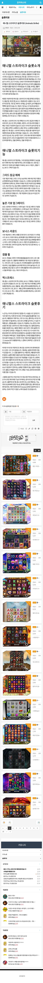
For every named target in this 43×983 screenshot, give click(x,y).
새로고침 (26, 440)
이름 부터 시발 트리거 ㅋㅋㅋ (15, 942)
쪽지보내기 (25, 31)
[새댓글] (29, 429)
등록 (34, 420)
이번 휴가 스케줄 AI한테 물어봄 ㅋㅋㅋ (18, 962)
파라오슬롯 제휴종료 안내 (10, 874)
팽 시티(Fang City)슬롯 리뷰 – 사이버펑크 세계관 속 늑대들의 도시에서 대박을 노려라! (37, 480)
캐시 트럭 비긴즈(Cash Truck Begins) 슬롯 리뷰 (37, 651)
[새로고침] (32, 429)
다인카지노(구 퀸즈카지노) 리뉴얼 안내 (13, 881)
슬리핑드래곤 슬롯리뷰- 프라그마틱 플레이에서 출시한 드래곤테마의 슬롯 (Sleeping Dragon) (37, 798)
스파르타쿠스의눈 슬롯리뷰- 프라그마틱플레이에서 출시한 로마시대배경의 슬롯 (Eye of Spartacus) (37, 627)
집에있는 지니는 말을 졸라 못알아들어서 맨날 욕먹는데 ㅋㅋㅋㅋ (24, 955)
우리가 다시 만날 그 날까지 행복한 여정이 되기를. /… (22, 902)
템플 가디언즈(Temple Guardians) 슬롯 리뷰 (37, 553)
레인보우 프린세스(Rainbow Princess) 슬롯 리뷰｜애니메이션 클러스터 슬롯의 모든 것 (37, 504)
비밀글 (22, 429)
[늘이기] (35, 429)
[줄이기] (38, 429)
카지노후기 (30, 7)
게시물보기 (35, 31)
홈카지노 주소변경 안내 (9, 876)
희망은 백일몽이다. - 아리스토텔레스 (17, 915)
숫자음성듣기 (26, 436)
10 (3, 831)
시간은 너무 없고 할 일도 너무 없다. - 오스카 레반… (21, 908)
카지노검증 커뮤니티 (24, 91)
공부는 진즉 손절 (12, 949)
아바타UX (18, 72)
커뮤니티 (21, 7)
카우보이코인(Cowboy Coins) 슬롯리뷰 (37, 578)
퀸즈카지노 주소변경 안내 (10, 883)
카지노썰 (15, 12)
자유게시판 (6, 12)
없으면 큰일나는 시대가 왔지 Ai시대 (17, 936)
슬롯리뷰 (23, 12)
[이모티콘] (26, 429)
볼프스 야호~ (11, 896)
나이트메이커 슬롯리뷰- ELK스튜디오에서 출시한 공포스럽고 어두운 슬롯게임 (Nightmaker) (37, 749)
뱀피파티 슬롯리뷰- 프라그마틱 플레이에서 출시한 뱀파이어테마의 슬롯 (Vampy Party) (37, 774)
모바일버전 (22, 976)
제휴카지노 (12, 7)
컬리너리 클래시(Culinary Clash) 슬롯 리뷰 (37, 676)
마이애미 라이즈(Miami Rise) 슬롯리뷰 (37, 529)
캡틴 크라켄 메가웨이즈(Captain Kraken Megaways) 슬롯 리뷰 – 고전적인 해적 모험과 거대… (37, 456)
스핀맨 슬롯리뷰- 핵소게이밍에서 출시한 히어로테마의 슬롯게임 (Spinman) (37, 700)
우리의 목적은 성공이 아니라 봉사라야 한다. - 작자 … (22, 921)
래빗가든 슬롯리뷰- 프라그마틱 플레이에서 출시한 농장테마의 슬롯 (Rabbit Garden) (37, 725)
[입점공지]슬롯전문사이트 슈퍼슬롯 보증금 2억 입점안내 (18, 879)
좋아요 (8, 31)
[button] (35, 450)
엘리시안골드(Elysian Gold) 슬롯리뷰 (37, 602)
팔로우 (16, 31)
